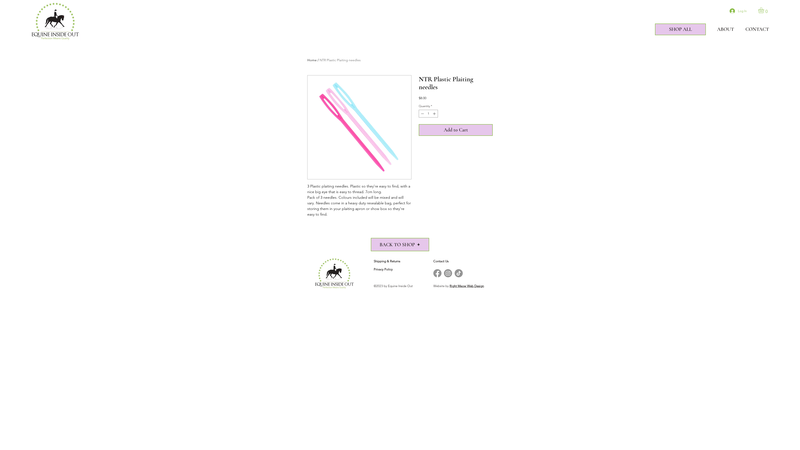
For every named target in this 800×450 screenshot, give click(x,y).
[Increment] (434, 113)
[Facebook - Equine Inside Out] (437, 273)
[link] (764, 10)
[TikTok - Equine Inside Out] (459, 273)
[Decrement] (422, 113)
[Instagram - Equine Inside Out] (448, 273)
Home (312, 60)
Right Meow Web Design (467, 286)
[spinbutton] (428, 113)
